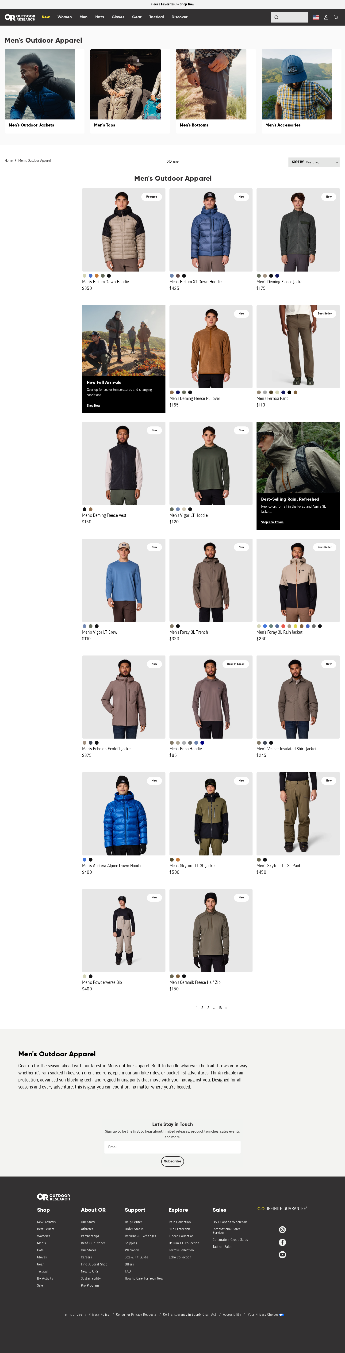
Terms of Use (73, 1315)
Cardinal (283, 626)
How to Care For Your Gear (144, 1278)
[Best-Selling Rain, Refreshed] (298, 463)
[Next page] (226, 1008)
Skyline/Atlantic (277, 626)
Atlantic (90, 743)
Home (9, 161)
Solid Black (289, 392)
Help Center (133, 1222)
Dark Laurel (103, 276)
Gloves (42, 1257)
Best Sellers (45, 1229)
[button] (336, 17)
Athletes (87, 1229)
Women (65, 17)
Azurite (265, 626)
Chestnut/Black (178, 276)
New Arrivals (46, 1222)
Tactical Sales (222, 1247)
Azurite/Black (90, 276)
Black (109, 276)
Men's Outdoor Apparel (34, 161)
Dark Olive (271, 392)
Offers (129, 1264)
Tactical (42, 1271)
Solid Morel (259, 392)
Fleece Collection (181, 1236)
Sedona (97, 276)
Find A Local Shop (94, 1264)
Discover (180, 17)
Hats (40, 1250)
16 (220, 1008)
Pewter (265, 392)
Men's (41, 1243)
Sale (40, 1286)
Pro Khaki (277, 392)
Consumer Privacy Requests (136, 1315)
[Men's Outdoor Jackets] (45, 91)
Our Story (88, 1222)
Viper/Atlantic (295, 626)
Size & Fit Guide (136, 1257)
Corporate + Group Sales (230, 1240)
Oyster (184, 509)
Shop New (93, 405)
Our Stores (88, 1250)
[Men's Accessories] (301, 91)
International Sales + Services (228, 1231)
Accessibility (232, 1315)
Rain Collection (180, 1222)
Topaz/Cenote (308, 626)
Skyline (172, 276)
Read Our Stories (93, 1243)
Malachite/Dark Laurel (271, 626)
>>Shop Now (185, 4)
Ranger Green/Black (172, 860)
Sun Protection (179, 1229)
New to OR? (90, 1271)
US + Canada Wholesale (230, 1222)
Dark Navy (277, 276)
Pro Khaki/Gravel (289, 626)
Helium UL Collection (184, 1243)
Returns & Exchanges (140, 1236)
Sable (265, 276)
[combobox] (289, 17)
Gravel (172, 626)
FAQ (128, 1271)
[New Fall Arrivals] (123, 346)
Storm (314, 626)
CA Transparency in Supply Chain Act (190, 1315)
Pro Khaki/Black (84, 276)
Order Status (134, 1229)
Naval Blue (202, 743)
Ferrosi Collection (181, 1250)
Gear (40, 1264)
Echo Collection (180, 1257)
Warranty (132, 1250)
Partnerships (90, 1236)
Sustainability (91, 1278)
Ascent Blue (178, 509)
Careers (86, 1257)
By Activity (45, 1278)
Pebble (184, 743)
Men (84, 17)
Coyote (295, 392)
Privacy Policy (100, 1315)
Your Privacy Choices (263, 1315)
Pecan (172, 392)
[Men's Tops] (130, 91)
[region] (172, 4)
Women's (43, 1236)
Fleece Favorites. (163, 4)
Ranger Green (259, 860)
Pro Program (90, 1286)
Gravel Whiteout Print (178, 743)
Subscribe (172, 1161)
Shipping (131, 1243)
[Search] (263, 17)
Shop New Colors (272, 522)
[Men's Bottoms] (216, 91)
